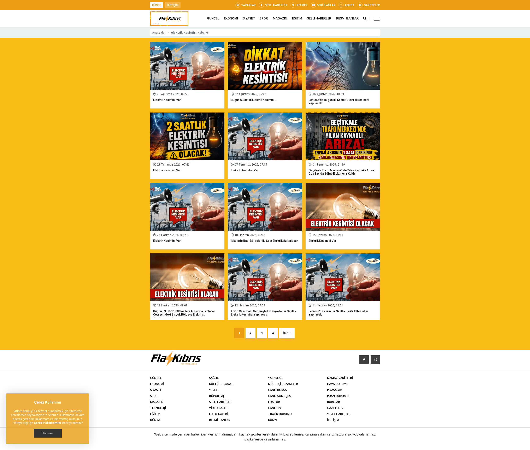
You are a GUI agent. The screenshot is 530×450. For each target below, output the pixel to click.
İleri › (286, 333)
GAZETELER (372, 5)
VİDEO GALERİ (218, 408)
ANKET (349, 5)
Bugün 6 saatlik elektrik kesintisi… (254, 100)
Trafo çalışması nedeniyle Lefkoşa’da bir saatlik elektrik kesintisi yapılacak (263, 313)
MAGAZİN (280, 18)
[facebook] (364, 359)
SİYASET (249, 18)
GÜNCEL (213, 18)
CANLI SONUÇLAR (280, 396)
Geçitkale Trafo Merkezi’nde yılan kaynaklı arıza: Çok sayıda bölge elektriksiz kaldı (342, 172)
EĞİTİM (297, 18)
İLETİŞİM (172, 5)
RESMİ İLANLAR (347, 18)
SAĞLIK (214, 378)
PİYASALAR (334, 390)
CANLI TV (274, 408)
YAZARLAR (248, 5)
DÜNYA (155, 420)
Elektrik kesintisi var (167, 100)
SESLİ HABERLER (276, 5)
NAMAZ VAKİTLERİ (340, 378)
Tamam (47, 433)
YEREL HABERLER (339, 414)
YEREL (213, 390)
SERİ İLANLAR (326, 5)
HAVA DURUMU (337, 384)
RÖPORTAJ (216, 396)
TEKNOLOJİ (158, 408)
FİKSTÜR (274, 402)
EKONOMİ (231, 18)
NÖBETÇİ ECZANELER (283, 384)
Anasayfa (158, 32)
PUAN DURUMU (338, 396)
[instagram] (375, 359)
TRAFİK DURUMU (280, 414)
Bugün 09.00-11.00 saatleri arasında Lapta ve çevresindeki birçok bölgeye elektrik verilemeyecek (184, 314)
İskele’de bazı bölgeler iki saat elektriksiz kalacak (264, 240)
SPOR (264, 18)
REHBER (302, 5)
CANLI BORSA (277, 390)
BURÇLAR (333, 402)
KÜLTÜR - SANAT (221, 384)
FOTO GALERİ (218, 414)
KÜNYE (156, 5)
